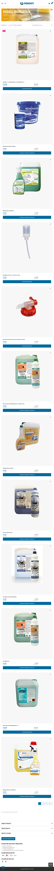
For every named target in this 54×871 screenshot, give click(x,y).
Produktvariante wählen (27, 153)
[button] (3, 868)
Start (2, 812)
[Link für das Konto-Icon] (49, 3)
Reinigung (6, 812)
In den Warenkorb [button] (27, 88)
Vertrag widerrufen (8, 838)
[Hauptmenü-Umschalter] (2, 3)
